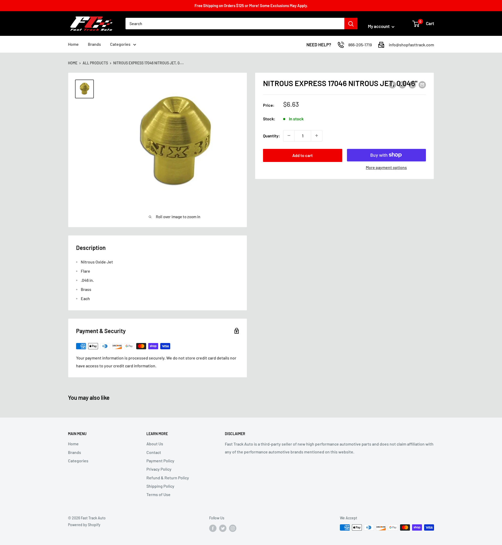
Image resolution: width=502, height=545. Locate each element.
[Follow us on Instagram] (232, 528)
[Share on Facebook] (392, 85)
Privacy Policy (159, 469)
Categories (120, 44)
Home (73, 44)
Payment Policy (160, 460)
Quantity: (271, 135)
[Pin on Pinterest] (402, 85)
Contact (153, 452)
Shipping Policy (160, 486)
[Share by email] (422, 85)
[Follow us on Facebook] (212, 528)
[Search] (350, 23)
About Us (154, 443)
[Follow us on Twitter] (222, 528)
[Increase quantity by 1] (316, 135)
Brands (94, 44)
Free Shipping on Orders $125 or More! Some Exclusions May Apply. (251, 5)
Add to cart (302, 155)
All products (95, 63)
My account (379, 26)
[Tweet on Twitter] (412, 85)
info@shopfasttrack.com (411, 44)
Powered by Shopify (84, 524)
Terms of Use (158, 494)
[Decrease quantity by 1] (288, 135)
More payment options (386, 167)
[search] (235, 23)
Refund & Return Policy (167, 477)
